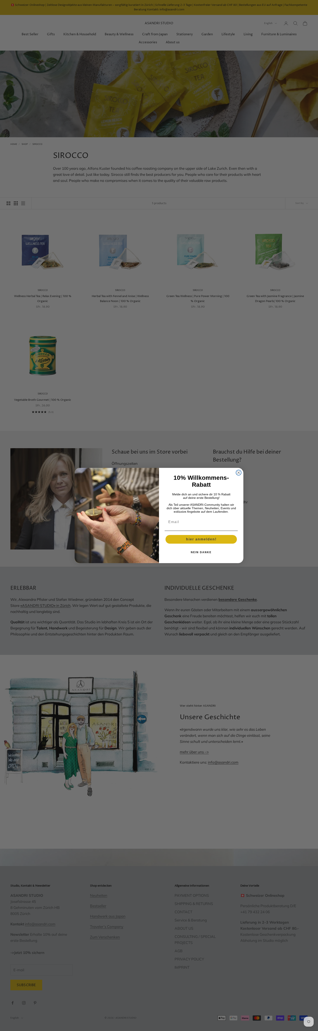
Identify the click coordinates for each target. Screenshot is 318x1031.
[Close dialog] (238, 472)
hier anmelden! (201, 539)
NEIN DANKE (201, 552)
